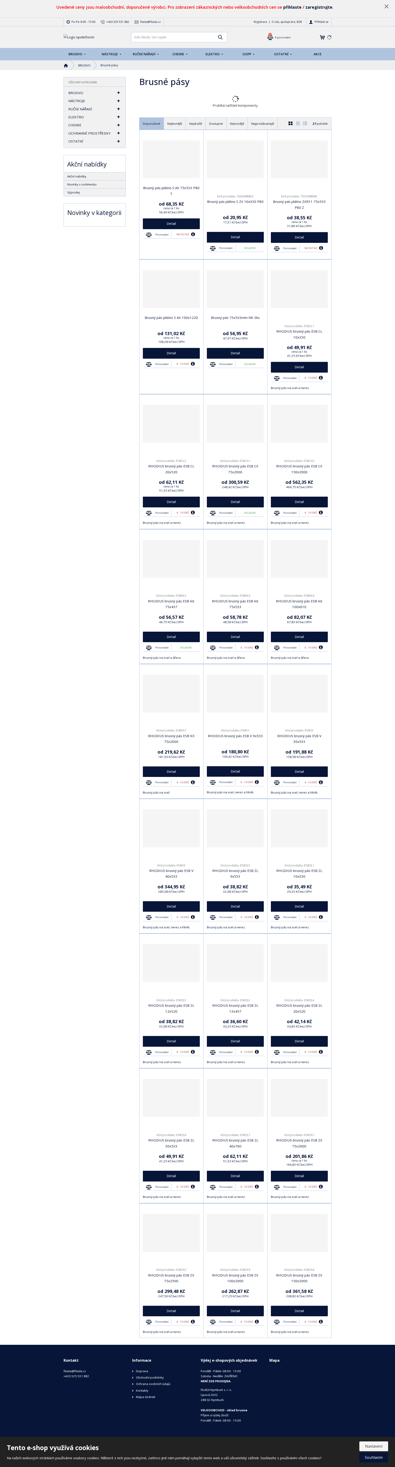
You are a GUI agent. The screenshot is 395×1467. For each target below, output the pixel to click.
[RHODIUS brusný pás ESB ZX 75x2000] (299, 1098)
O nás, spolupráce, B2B (287, 22)
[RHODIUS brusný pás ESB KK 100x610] (299, 559)
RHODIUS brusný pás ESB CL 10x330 (299, 334)
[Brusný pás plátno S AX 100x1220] (171, 289)
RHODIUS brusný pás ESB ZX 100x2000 (235, 1278)
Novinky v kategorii (94, 212)
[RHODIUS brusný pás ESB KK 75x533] (235, 559)
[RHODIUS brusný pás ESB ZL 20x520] (299, 963)
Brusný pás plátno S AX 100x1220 (171, 317)
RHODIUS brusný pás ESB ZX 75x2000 (299, 1143)
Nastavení (373, 1446)
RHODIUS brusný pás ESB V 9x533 (235, 736)
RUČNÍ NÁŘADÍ (144, 54)
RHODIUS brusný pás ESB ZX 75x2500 (171, 1278)
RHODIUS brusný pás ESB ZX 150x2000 (299, 1278)
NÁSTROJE (110, 54)
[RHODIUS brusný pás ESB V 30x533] (299, 693)
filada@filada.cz (75, 1371)
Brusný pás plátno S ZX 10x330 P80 (235, 201)
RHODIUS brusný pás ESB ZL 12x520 (171, 1008)
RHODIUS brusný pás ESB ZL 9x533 (235, 873)
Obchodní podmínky (150, 1377)
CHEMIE (178, 54)
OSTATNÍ (281, 54)
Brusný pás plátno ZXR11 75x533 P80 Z (299, 204)
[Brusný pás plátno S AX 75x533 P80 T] (171, 159)
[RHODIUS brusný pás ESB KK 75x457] (171, 559)
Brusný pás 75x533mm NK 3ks (235, 317)
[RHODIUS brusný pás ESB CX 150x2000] (299, 424)
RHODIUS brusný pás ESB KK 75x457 (171, 604)
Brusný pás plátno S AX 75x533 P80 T (171, 190)
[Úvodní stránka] (79, 36)
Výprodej (73, 192)
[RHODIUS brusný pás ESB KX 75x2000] (171, 693)
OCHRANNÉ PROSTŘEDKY (89, 133)
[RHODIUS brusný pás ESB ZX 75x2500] (171, 1233)
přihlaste (292, 7)
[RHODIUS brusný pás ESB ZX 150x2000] (299, 1233)
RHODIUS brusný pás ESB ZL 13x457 (235, 1008)
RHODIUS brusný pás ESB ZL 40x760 (235, 1143)
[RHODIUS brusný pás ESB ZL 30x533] (171, 1098)
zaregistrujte (318, 7)
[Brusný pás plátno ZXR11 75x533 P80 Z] (299, 159)
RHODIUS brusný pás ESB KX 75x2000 (171, 739)
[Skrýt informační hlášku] (386, 6)
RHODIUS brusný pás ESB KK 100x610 (299, 604)
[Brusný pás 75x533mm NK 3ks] (235, 289)
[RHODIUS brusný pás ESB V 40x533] (171, 828)
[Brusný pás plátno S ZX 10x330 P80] (235, 159)
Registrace (260, 22)
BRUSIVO (76, 54)
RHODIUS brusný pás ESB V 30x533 (299, 739)
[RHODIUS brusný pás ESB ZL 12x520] (171, 963)
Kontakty (142, 1390)
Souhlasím (374, 1457)
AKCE (318, 54)
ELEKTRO (213, 54)
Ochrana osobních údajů (153, 1384)
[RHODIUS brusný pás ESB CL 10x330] (299, 289)
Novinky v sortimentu (81, 184)
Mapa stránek (145, 1397)
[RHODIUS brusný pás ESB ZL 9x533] (235, 828)
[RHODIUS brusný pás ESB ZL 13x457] (235, 963)
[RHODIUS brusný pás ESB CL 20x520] (171, 424)
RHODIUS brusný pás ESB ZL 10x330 (299, 873)
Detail (171, 223)
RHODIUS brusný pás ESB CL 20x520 (171, 469)
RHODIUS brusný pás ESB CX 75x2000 (235, 469)
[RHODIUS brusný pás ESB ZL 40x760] (235, 1098)
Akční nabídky (76, 176)
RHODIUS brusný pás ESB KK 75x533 (235, 604)
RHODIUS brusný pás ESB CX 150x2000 (299, 469)
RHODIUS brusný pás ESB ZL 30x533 (171, 1143)
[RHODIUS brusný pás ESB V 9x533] (235, 693)
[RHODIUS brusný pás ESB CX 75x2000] (235, 424)
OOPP (247, 54)
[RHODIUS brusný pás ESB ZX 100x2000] (235, 1233)
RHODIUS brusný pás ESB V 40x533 (171, 873)
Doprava (142, 1371)
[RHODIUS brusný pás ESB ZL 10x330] (299, 828)
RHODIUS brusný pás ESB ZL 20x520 (299, 1008)
